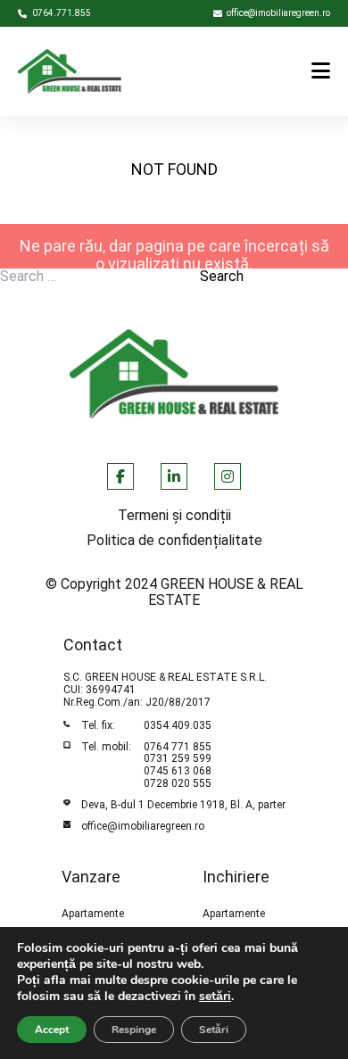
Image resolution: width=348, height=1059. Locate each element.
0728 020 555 (177, 783)
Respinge (134, 1029)
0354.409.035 (177, 725)
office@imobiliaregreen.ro (142, 826)
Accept (52, 1029)
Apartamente (93, 914)
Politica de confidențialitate (174, 541)
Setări (213, 1029)
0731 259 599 (177, 758)
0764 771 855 (177, 746)
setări (215, 997)
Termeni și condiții (174, 516)
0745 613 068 (177, 771)
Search (222, 277)
